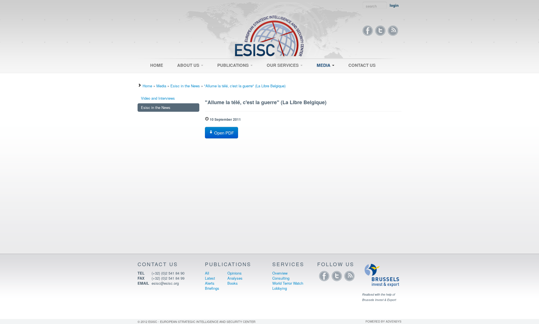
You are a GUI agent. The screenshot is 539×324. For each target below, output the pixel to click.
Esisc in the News (329, 76)
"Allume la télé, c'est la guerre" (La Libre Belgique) (245, 85)
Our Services (283, 65)
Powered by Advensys (383, 321)
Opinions (234, 273)
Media (324, 65)
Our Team (183, 76)
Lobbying (279, 288)
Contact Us (362, 65)
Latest (220, 76)
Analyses (235, 278)
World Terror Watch (287, 283)
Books (232, 283)
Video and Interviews (331, 75)
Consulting (272, 76)
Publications (233, 65)
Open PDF (223, 133)
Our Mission (184, 75)
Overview (271, 75)
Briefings (212, 288)
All (217, 75)
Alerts (209, 283)
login (394, 5)
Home (156, 65)
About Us (188, 65)
